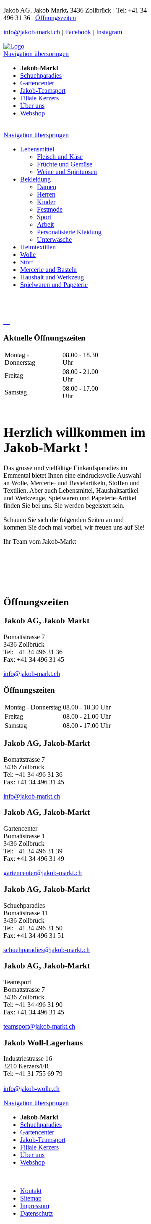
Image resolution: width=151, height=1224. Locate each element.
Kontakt (31, 1190)
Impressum (34, 1205)
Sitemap (31, 1198)
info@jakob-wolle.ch (31, 1088)
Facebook (78, 32)
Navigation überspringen (36, 53)
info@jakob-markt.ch (31, 32)
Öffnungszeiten (55, 17)
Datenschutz (36, 1213)
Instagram (109, 32)
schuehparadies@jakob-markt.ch (46, 949)
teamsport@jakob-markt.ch (39, 1026)
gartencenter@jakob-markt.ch (42, 872)
